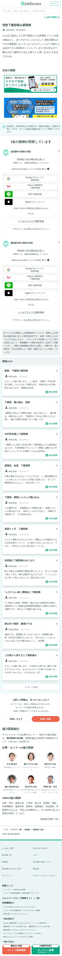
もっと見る (31, 687)
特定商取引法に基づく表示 (11, 869)
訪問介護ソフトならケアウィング (15, 914)
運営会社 (36, 869)
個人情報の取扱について (41, 862)
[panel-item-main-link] (31, 381)
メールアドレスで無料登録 (31, 221)
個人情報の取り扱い (34, 159)
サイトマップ (7, 875)
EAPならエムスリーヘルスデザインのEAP (18, 937)
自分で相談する (34, 129)
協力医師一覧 (7, 855)
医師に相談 (45, 719)
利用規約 (21, 159)
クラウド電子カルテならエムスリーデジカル (19, 907)
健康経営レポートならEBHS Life (14, 926)
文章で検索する (52, 17)
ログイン (55, 3)
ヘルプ (35, 855)
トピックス (7, 890)
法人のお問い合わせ (40, 848)
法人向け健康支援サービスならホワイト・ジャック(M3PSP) (24, 923)
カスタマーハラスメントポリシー (45, 875)
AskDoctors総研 (20, 890)
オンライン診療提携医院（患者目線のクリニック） (21, 893)
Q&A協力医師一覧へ (50, 819)
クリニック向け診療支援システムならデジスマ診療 (21, 910)
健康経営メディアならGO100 (39, 926)
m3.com (13, 741)
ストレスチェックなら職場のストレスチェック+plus (22, 933)
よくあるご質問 (7, 848)
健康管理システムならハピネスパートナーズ (19, 930)
